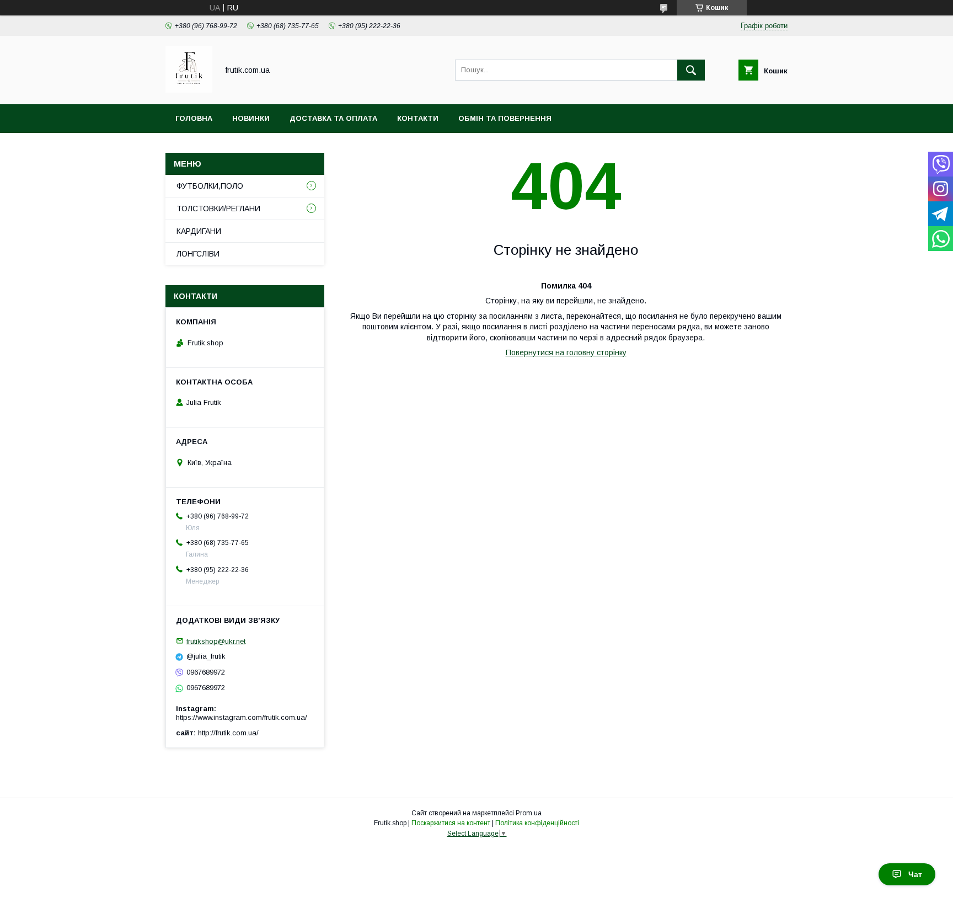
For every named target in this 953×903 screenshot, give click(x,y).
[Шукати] (691, 70)
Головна (193, 118)
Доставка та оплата (333, 118)
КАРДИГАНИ (198, 231)
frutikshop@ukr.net (215, 641)
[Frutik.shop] (188, 90)
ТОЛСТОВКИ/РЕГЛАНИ (218, 208)
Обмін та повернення (505, 118)
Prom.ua (529, 813)
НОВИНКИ (251, 118)
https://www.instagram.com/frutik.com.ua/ (241, 717)
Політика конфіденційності (537, 823)
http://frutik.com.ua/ (228, 733)
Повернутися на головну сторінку (566, 352)
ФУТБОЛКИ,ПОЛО (209, 185)
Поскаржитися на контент (450, 823)
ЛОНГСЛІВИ (197, 253)
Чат (915, 874)
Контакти (417, 118)
